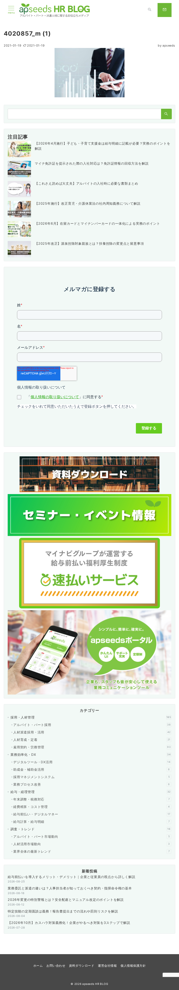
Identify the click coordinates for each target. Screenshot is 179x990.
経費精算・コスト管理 (91, 807)
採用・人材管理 (90, 717)
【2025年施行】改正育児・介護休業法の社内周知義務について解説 (88, 203)
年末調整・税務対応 (91, 799)
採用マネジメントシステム (91, 777)
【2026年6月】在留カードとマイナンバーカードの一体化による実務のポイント (97, 223)
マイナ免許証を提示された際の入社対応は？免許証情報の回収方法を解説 (91, 163)
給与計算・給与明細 (91, 822)
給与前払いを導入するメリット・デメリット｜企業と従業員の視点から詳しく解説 (71, 877)
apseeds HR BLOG (95, 984)
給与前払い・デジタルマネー (91, 814)
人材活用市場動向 (91, 844)
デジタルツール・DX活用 (92, 762)
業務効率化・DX (90, 754)
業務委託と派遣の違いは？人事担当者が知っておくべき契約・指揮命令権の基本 (70, 888)
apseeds (166, 45)
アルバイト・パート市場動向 (91, 836)
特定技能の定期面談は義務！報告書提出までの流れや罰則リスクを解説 (63, 911)
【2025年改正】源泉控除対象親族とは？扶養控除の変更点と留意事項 (89, 243)
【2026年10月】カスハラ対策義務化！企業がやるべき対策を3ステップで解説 (69, 923)
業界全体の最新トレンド (91, 851)
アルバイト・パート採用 (92, 725)
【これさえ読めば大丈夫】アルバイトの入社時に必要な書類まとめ (86, 183)
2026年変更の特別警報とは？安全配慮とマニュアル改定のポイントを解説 (66, 900)
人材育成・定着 (91, 740)
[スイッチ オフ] (149, 10)
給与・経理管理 (90, 792)
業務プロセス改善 (91, 784)
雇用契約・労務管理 (92, 747)
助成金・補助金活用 (91, 769)
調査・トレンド (90, 829)
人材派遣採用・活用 (92, 732)
